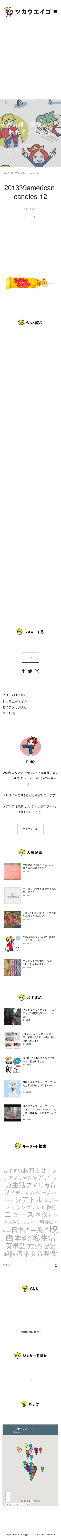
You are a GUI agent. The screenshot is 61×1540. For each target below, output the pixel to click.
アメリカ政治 (22, 1177)
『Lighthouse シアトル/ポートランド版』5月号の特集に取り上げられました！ (39, 1038)
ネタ (41, 1214)
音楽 (43, 1253)
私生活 (44, 1237)
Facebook (23, 673)
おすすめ (13, 1170)
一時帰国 (44, 1221)
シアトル (29, 1199)
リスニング (28, 1222)
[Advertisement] (30, 61)
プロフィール (30, 829)
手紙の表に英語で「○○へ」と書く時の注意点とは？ (38, 868)
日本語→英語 (30, 1229)
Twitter (30, 673)
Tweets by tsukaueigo (30, 1331)
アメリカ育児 (30, 1188)
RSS (30, 657)
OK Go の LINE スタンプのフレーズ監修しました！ (39, 1061)
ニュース (19, 1213)
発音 (27, 1238)
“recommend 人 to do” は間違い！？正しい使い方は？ (39, 940)
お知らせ (34, 1169)
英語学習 (38, 1246)
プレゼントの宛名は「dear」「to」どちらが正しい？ (38, 964)
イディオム (22, 1192)
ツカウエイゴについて (30, 150)
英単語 (15, 1245)
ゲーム (44, 1192)
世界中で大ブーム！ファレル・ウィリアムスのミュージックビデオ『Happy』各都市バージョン (39, 1112)
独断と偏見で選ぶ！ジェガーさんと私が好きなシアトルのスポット (39, 1086)
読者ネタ (23, 1253)
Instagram (36, 673)
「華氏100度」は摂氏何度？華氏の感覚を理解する (39, 916)
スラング (21, 1206)
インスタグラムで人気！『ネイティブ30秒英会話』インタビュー (39, 1014)
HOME (6, 173)
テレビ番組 (44, 1207)
